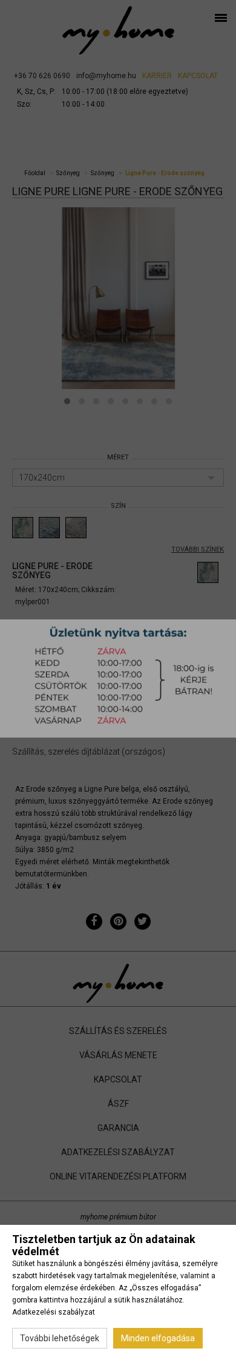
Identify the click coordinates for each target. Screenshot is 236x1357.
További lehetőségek (59, 1338)
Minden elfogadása (158, 1338)
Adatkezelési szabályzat (53, 1312)
